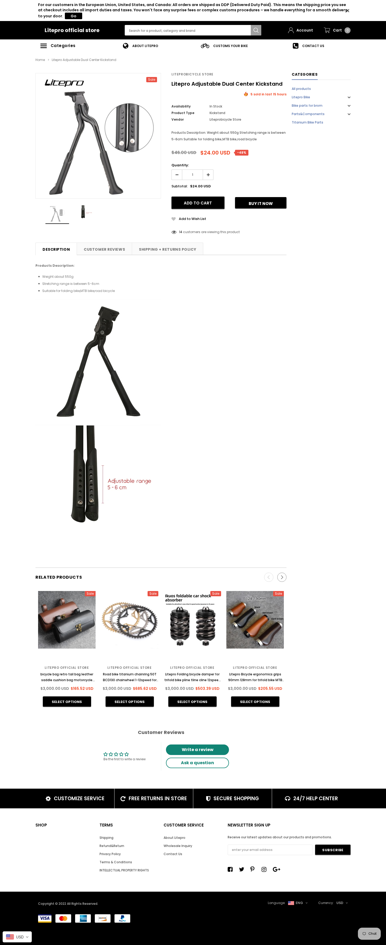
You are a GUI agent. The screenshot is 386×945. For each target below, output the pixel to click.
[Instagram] (265, 869)
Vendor (177, 119)
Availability (181, 106)
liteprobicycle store (192, 74)
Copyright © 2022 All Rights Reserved (67, 903)
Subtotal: (179, 186)
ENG (299, 902)
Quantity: (180, 165)
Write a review (197, 750)
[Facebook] (232, 869)
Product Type (182, 113)
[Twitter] (243, 869)
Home (40, 60)
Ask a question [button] (197, 763)
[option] (140, 46)
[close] (348, 11)
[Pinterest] (254, 869)
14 (180, 232)
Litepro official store (72, 30)
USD (339, 902)
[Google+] (277, 869)
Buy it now (261, 203)
